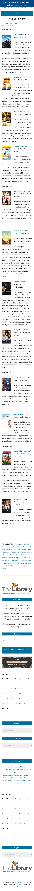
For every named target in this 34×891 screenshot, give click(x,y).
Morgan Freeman (21, 560)
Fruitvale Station (20, 282)
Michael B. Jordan (8, 560)
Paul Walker (12, 563)
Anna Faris (5, 547)
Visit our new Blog (20, 5)
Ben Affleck (24, 547)
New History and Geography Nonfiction (17, 775)
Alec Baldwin (25, 544)
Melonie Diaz (25, 558)
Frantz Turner (14, 552)
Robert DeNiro (22, 563)
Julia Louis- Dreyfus (8, 555)
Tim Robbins (12, 566)
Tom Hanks (20, 566)
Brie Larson (11, 549)
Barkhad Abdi (14, 547)
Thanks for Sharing (20, 146)
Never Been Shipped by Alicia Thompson (17, 778)
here (20, 627)
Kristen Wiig (6, 558)
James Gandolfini (26, 552)
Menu (17, 13)
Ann (13, 25)
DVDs (11, 544)
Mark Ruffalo (15, 558)
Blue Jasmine (18, 414)
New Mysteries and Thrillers (17, 767)
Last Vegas (17, 499)
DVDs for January (9, 23)
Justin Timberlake (22, 555)
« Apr (16, 716)
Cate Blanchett (21, 549)
